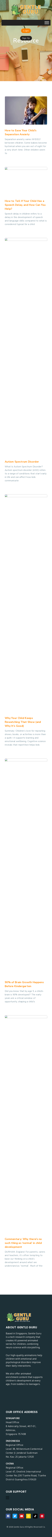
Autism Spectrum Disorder (22, 461)
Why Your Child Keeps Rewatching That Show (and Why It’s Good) (23, 722)
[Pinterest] (42, 1516)
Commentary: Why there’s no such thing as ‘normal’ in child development (23, 1243)
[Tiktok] (35, 1516)
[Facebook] (8, 1516)
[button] (26, 31)
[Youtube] (21, 1516)
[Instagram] (28, 1516)
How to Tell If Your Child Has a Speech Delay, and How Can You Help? (25, 205)
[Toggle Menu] (46, 22)
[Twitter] (15, 1516)
